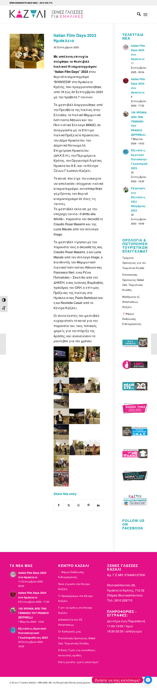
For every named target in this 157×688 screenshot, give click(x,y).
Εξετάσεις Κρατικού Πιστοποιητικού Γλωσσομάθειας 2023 (142, 159)
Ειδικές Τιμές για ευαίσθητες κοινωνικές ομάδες (76, 652)
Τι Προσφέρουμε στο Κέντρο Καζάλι (75, 598)
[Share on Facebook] (59, 505)
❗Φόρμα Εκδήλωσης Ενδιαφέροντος (131, 319)
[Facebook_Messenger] (148, 679)
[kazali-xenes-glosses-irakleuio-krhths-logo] (47, 14)
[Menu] (145, 14)
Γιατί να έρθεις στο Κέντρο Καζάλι (75, 610)
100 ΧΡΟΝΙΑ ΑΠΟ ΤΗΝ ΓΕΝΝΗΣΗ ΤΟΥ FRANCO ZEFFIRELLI (33, 613)
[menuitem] (137, 14)
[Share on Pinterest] (88, 505)
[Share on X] (69, 505)
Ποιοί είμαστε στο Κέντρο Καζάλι (74, 586)
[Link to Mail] (144, 682)
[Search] (137, 14)
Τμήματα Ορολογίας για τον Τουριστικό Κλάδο (134, 263)
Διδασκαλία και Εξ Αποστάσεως (70, 622)
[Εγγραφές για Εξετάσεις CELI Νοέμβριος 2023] (154, 344)
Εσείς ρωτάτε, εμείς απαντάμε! (78, 662)
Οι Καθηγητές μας (69, 631)
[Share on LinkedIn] (98, 505)
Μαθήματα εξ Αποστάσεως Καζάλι (131, 302)
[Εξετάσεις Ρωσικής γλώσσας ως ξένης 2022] (3, 344)
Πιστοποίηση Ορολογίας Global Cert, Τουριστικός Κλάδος (133, 282)
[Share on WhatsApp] (78, 505)
